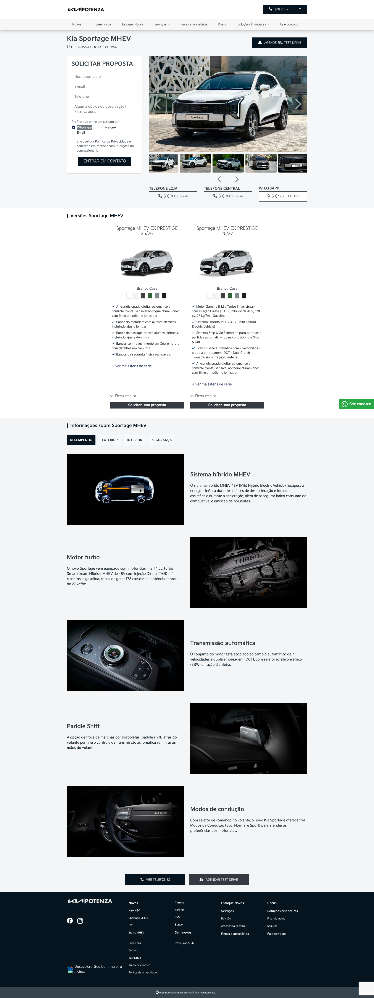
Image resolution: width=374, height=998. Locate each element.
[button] (159, 104)
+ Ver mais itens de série (132, 366)
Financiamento (276, 918)
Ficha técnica (125, 396)
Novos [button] (77, 24)
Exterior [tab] (110, 440)
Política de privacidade (143, 972)
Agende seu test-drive (282, 43)
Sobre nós (135, 943)
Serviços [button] (161, 24)
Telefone (109, 127)
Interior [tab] (134, 440)
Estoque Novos (132, 24)
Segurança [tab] (162, 440)
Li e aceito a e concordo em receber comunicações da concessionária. (105, 146)
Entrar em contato (105, 161)
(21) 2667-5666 (286, 9)
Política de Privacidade (111, 141)
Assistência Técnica (233, 926)
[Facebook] (72, 921)
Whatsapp (84, 127)
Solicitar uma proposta (147, 405)
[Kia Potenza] (86, 9)
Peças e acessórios (194, 24)
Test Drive (135, 957)
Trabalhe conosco (139, 965)
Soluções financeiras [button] (252, 24)
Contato (133, 950)
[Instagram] (82, 921)
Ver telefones (157, 880)
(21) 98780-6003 (285, 196)
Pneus (222, 24)
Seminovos (103, 24)
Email (81, 132)
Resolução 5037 (184, 943)
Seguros (272, 926)
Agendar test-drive (221, 880)
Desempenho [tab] (81, 440)
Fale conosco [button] (289, 24)
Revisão (226, 918)
